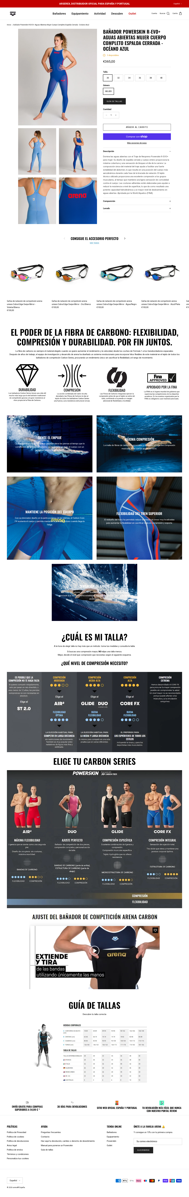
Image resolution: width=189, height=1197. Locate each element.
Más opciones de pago (137, 143)
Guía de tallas (114, 101)
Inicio (9, 25)
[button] (94, 950)
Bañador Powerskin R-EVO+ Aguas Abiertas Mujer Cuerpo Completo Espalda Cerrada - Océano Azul (51, 25)
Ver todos (94, 243)
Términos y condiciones (18, 1154)
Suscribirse (143, 1150)
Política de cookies (15, 1136)
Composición (109, 201)
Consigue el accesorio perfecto (94, 238)
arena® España (19, 1187)
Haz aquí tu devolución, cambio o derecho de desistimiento (68, 1141)
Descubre (117, 13)
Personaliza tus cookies (18, 1158)
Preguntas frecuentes (51, 1132)
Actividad (100, 13)
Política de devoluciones (18, 1141)
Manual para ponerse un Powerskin (57, 1145)
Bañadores (59, 13)
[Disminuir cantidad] (105, 115)
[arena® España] (13, 13)
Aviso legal (12, 1145)
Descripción (108, 151)
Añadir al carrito (137, 127)
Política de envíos (15, 1150)
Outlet (132, 13)
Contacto (45, 1136)
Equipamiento (80, 13)
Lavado (106, 208)
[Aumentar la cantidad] (116, 115)
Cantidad (107, 109)
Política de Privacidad (16, 1132)
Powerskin (111, 1141)
